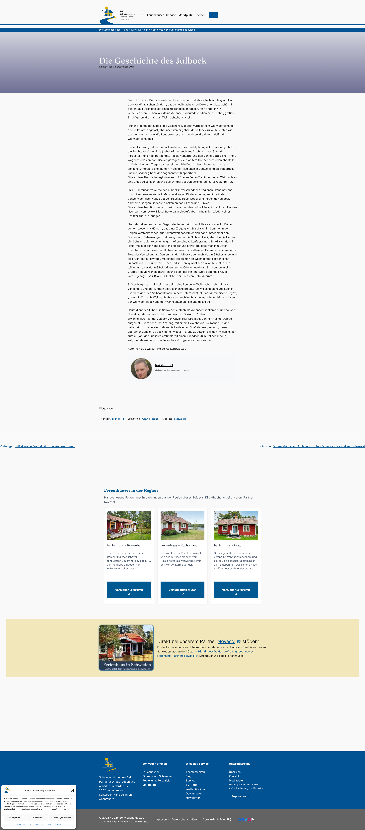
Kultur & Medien (150, 418)
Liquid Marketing (121, 821)
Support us (239, 796)
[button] (72, 790)
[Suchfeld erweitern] (213, 15)
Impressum (56, 824)
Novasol (226, 641)
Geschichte (116, 418)
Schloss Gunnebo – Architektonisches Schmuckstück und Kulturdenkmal (319, 446)
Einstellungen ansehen (61, 817)
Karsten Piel (105, 66)
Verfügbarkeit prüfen (129, 590)
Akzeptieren (14, 817)
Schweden (180, 418)
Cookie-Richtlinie (24, 824)
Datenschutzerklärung (42, 824)
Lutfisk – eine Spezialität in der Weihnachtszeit (45, 446)
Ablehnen (37, 817)
